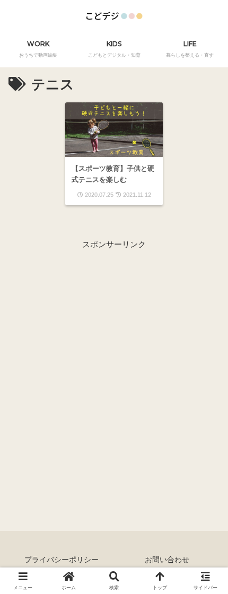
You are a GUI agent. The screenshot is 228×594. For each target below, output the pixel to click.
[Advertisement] (114, 365)
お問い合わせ (167, 559)
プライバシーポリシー (61, 559)
